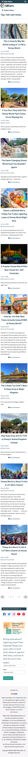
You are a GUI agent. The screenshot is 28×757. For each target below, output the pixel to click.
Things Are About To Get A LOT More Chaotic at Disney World (14, 550)
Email (5, 669)
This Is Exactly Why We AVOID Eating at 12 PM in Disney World (14, 44)
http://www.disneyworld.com (14, 747)
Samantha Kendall (8, 54)
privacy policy (8, 705)
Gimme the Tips (8, 678)
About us (12, 698)
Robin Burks (6, 123)
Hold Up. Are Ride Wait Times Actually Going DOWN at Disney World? (14, 320)
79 (19, 596)
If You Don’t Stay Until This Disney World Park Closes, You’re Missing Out (14, 113)
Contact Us (14, 690)
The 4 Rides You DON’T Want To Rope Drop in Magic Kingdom (14, 389)
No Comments (15, 82)
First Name (6, 662)
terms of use (20, 705)
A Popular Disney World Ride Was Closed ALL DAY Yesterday (14, 269)
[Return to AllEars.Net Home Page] (12, 7)
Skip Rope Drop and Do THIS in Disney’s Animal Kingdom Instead (14, 439)
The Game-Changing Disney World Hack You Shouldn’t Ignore (14, 163)
